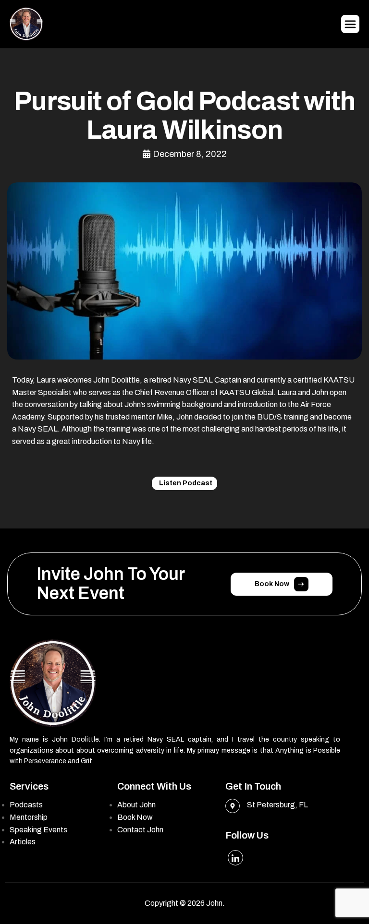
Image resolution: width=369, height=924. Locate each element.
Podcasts (26, 805)
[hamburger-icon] (350, 24)
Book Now (135, 817)
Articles (23, 842)
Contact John (140, 830)
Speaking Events (38, 830)
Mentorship (29, 817)
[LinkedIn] (235, 857)
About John (136, 805)
